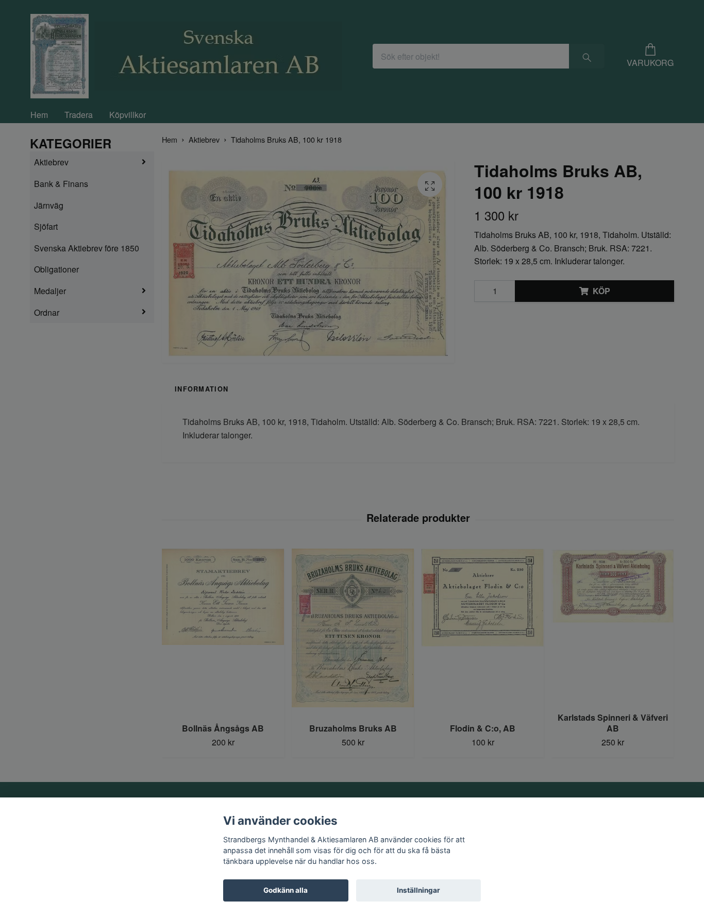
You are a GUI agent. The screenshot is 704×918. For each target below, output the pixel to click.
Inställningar (418, 890)
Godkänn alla (285, 890)
